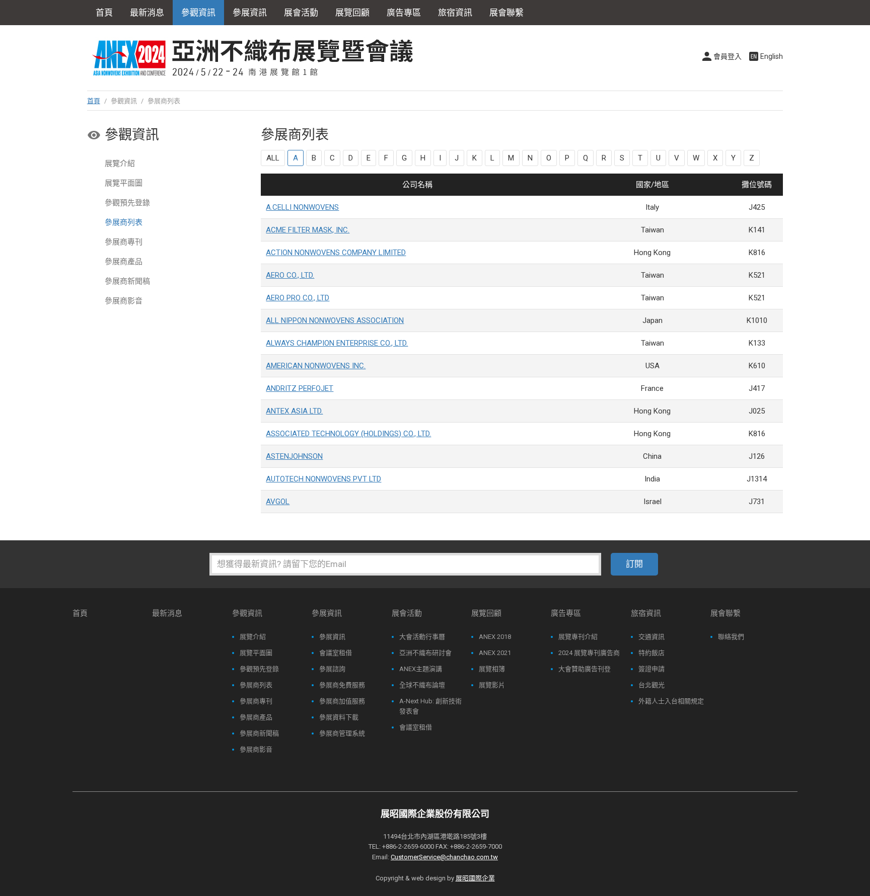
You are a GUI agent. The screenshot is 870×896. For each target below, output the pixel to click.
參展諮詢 (332, 669)
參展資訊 (332, 636)
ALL (272, 157)
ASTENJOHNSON (294, 456)
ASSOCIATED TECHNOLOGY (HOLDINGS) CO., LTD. (348, 433)
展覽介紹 (120, 163)
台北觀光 (651, 685)
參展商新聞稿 (127, 281)
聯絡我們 (731, 636)
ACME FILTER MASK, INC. (307, 229)
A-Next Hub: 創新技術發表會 (430, 706)
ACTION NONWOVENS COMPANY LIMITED (336, 252)
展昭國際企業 (475, 878)
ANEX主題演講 (420, 669)
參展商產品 (123, 261)
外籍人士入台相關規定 (671, 701)
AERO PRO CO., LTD (297, 297)
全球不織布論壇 (422, 685)
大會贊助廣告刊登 (584, 669)
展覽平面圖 (123, 183)
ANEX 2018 (495, 636)
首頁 (104, 13)
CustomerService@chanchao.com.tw (444, 857)
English (771, 56)
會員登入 (727, 56)
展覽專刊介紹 (578, 636)
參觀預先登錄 (127, 202)
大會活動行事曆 (422, 636)
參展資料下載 (338, 717)
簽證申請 (651, 669)
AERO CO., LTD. (290, 275)
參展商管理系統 (342, 733)
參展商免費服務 (342, 685)
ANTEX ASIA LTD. (294, 411)
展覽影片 (492, 685)
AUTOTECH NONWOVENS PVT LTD (323, 478)
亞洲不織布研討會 (425, 653)
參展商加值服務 (342, 701)
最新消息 (147, 13)
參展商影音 (123, 300)
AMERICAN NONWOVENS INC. (316, 365)
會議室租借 (335, 653)
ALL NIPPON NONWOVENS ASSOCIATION (335, 320)
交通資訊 (651, 636)
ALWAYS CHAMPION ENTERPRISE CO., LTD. (337, 343)
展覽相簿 (492, 669)
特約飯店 (651, 653)
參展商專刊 (123, 242)
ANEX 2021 (495, 653)
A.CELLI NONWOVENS (302, 207)
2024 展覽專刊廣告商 (589, 653)
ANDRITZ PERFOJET (299, 388)
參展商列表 (123, 222)
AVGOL (277, 501)
